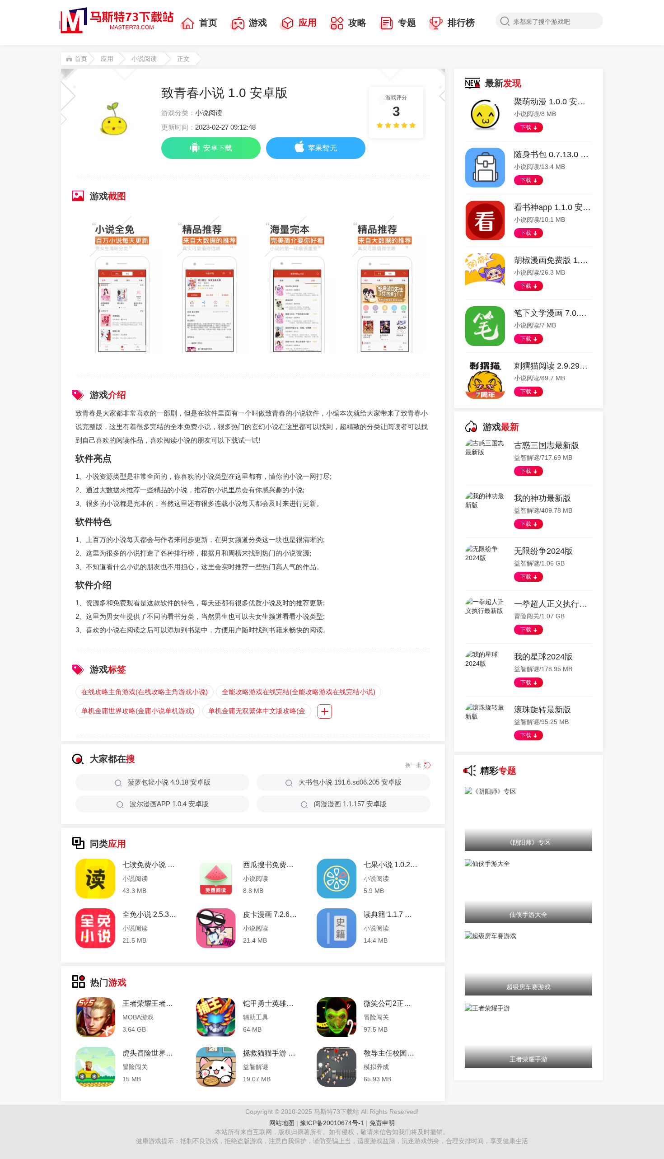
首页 (208, 23)
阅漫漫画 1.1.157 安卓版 (350, 804)
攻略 (357, 23)
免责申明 (382, 1122)
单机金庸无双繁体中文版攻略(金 (256, 711)
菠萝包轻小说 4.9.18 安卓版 (169, 782)
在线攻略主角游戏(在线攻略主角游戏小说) (144, 692)
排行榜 (461, 23)
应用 (308, 23)
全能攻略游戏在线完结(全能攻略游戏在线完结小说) (298, 692)
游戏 (258, 23)
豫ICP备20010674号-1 (333, 1122)
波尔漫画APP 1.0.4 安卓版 (169, 804)
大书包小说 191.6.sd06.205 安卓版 (350, 782)
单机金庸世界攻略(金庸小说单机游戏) (137, 711)
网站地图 (282, 1122)
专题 (407, 23)
